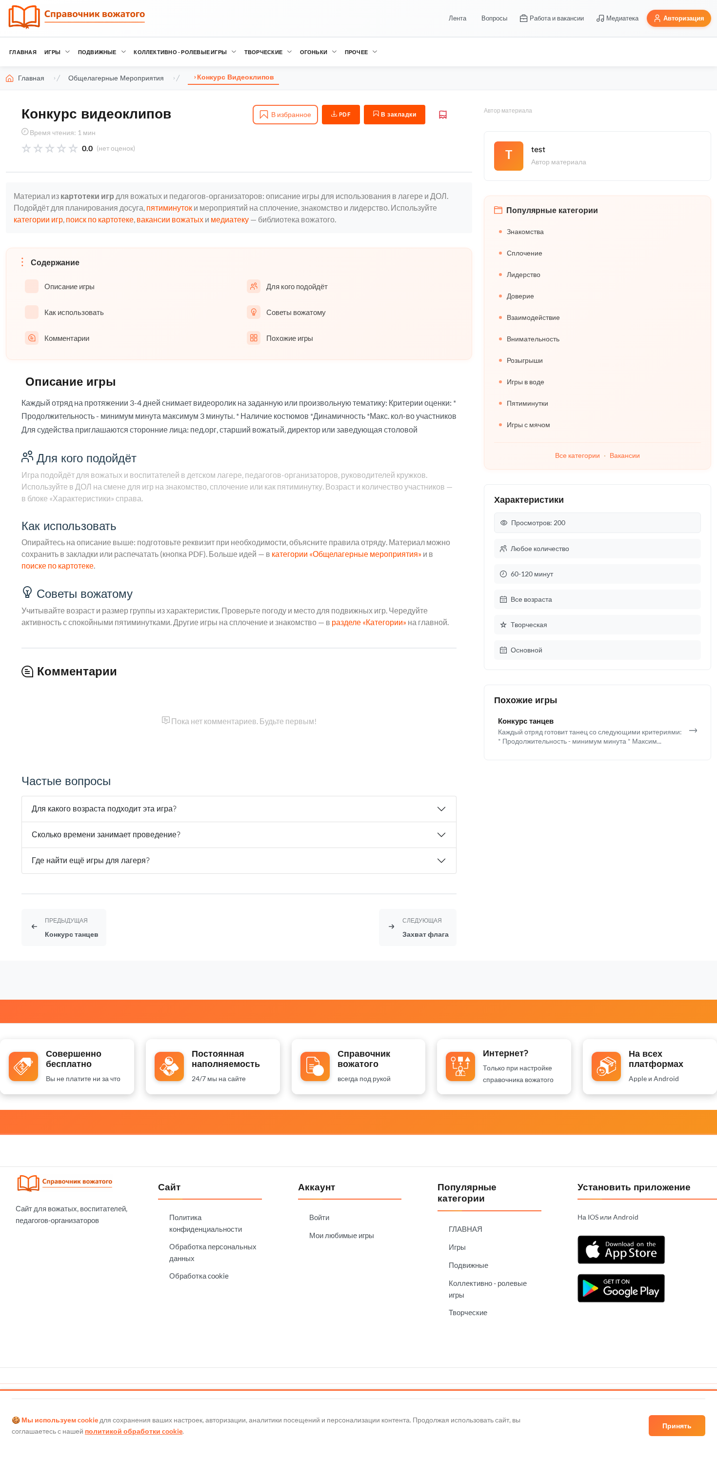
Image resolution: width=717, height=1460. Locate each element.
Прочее (356, 52)
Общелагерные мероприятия (116, 78)
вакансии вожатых (170, 219)
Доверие (520, 296)
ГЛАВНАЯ (23, 52)
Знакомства (525, 231)
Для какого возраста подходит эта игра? (104, 808)
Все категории (577, 455)
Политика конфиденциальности (205, 1223)
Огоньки (314, 52)
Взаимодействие (533, 317)
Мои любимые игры (341, 1235)
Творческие (263, 52)
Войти (319, 1217)
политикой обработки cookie (133, 1431)
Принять (677, 1425)
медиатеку (230, 219)
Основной (526, 650)
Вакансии (625, 455)
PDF (344, 114)
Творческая (529, 624)
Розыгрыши (525, 360)
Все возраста (531, 599)
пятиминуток (169, 207)
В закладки (398, 114)
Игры (52, 52)
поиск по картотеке (100, 219)
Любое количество (540, 548)
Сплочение (524, 253)
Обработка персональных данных (213, 1252)
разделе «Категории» (369, 622)
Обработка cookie (199, 1275)
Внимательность (533, 339)
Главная (31, 78)
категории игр (38, 219)
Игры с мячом (528, 424)
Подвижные (97, 52)
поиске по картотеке (57, 565)
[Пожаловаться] (443, 114)
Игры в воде (525, 381)
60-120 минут (532, 574)
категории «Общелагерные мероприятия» (346, 553)
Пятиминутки (527, 403)
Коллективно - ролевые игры (180, 52)
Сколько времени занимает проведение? (106, 834)
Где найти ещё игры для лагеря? (91, 860)
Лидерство (523, 274)
